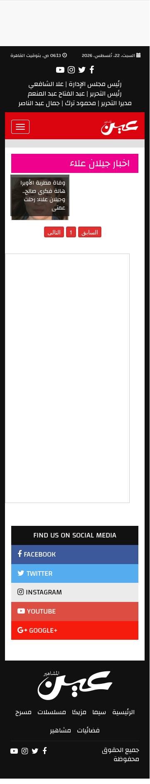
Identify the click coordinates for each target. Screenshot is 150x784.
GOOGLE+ (42, 630)
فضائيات (88, 730)
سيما (99, 712)
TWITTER (38, 573)
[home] (120, 126)
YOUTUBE (40, 611)
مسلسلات (51, 712)
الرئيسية (123, 712)
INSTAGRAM (43, 592)
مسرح (23, 712)
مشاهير (60, 730)
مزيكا (79, 712)
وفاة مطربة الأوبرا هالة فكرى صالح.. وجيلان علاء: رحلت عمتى (42, 195)
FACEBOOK (39, 554)
